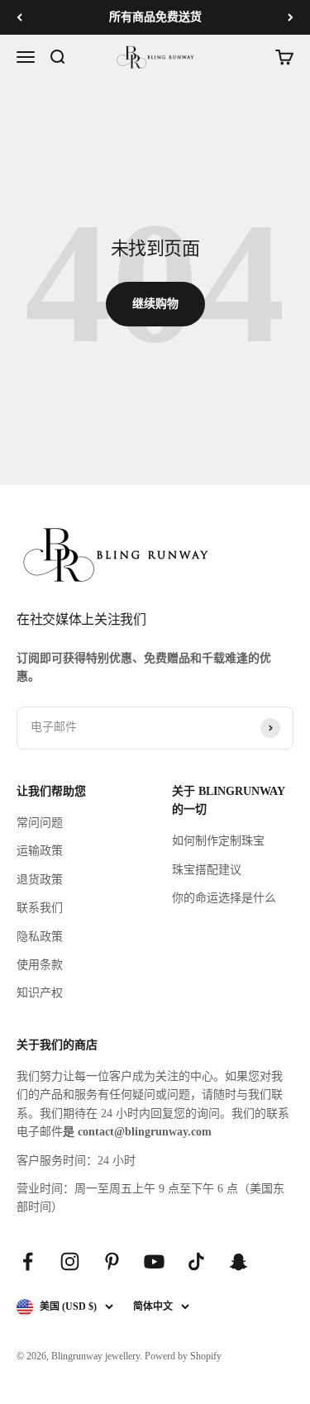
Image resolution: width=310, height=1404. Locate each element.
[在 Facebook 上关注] (28, 1261)
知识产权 (40, 993)
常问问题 (40, 822)
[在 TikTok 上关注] (196, 1261)
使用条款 (40, 965)
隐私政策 (40, 936)
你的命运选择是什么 (224, 898)
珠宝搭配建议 (206, 870)
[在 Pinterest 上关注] (112, 1261)
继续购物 (155, 303)
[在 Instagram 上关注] (70, 1261)
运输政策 (40, 851)
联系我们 (40, 908)
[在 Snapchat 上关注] (238, 1261)
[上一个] (19, 17)
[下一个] (290, 17)
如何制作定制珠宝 (218, 841)
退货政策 (40, 879)
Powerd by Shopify (183, 1356)
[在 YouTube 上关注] (154, 1261)
